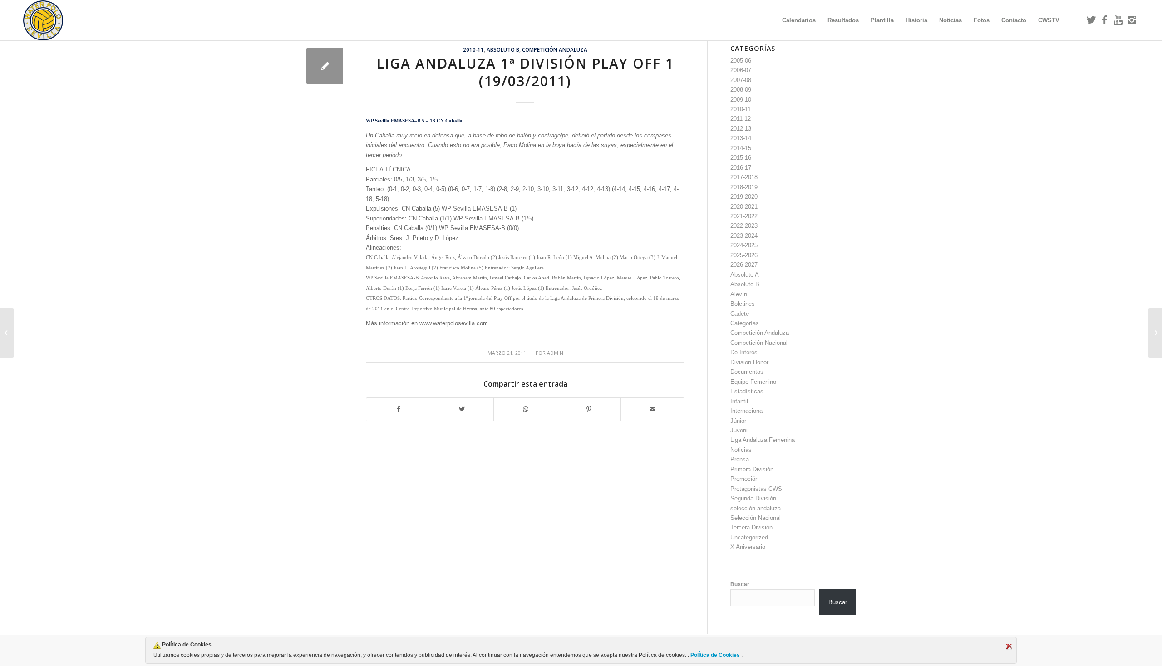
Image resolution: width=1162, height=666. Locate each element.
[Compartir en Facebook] (398, 409)
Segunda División (753, 498)
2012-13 (740, 128)
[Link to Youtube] (1118, 20)
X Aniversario (747, 547)
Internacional (747, 410)
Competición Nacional (759, 342)
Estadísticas (746, 391)
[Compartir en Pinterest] (588, 409)
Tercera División (751, 527)
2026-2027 (744, 264)
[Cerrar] (1009, 646)
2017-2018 (744, 177)
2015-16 (740, 157)
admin (555, 353)
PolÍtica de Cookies (715, 655)
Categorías (744, 323)
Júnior (738, 420)
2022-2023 (744, 225)
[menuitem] (799, 20)
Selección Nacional (755, 517)
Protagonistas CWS (756, 488)
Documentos (746, 371)
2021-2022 (744, 216)
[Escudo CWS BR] (43, 20)
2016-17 (740, 167)
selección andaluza (755, 508)
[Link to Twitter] (1091, 20)
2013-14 (740, 138)
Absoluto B (503, 49)
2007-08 (740, 80)
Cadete (739, 313)
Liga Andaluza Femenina (762, 439)
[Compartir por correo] (652, 409)
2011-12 (740, 118)
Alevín (738, 294)
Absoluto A (744, 274)
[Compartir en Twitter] (461, 409)
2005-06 (740, 60)
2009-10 (740, 99)
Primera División (751, 469)
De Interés (744, 352)
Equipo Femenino (753, 381)
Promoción (744, 478)
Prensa (739, 459)
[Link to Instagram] (1132, 20)
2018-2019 (744, 187)
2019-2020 (744, 196)
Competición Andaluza (554, 49)
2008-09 (740, 89)
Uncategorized (749, 537)
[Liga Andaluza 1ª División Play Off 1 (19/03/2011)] (324, 66)
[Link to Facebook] (1105, 20)
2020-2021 (744, 206)
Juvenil (739, 430)
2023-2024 (744, 235)
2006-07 (740, 70)
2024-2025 (744, 245)
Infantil (739, 401)
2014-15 (740, 148)
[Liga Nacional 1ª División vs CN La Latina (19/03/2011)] (7, 333)
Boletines (742, 303)
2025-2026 (744, 255)
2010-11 (473, 49)
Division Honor (749, 362)
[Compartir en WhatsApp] (525, 409)
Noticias (741, 449)
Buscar (739, 584)
